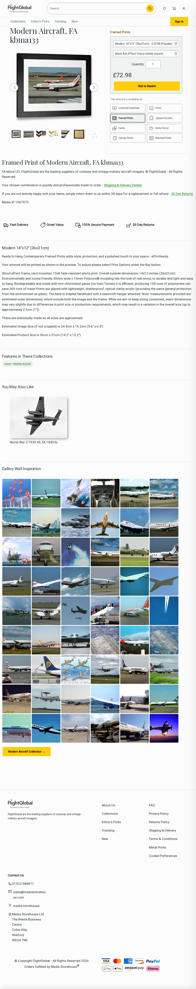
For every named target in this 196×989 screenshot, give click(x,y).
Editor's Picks (40, 21)
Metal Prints (157, 847)
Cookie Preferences (163, 856)
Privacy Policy (159, 814)
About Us (108, 805)
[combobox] (97, 8)
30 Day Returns (182, 194)
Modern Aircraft (22, 363)
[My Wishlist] (164, 8)
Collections (18, 21)
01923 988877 (23, 884)
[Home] (25, 8)
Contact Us (16, 875)
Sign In (179, 21)
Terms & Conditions (163, 839)
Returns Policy (159, 822)
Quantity (138, 64)
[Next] (94, 87)
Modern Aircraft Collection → (26, 751)
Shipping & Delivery (162, 830)
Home (7, 363)
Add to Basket (147, 86)
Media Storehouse (64, 967)
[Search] (150, 8)
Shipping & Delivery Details (123, 185)
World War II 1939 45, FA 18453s (34, 442)
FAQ (152, 805)
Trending (60, 21)
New (75, 21)
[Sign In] (183, 8)
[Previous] (14, 87)
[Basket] (174, 8)
